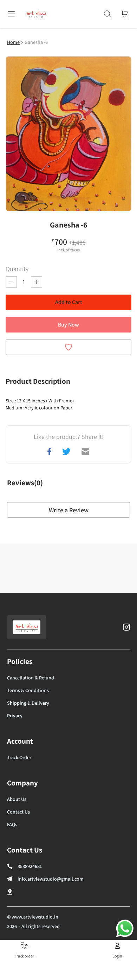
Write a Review (69, 510)
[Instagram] (126, 627)
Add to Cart (68, 302)
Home (13, 42)
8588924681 (30, 866)
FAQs (12, 824)
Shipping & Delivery (28, 703)
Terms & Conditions (28, 690)
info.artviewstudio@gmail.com (51, 879)
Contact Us (18, 812)
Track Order (19, 757)
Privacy (14, 715)
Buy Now (68, 324)
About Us (16, 799)
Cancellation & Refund (30, 677)
